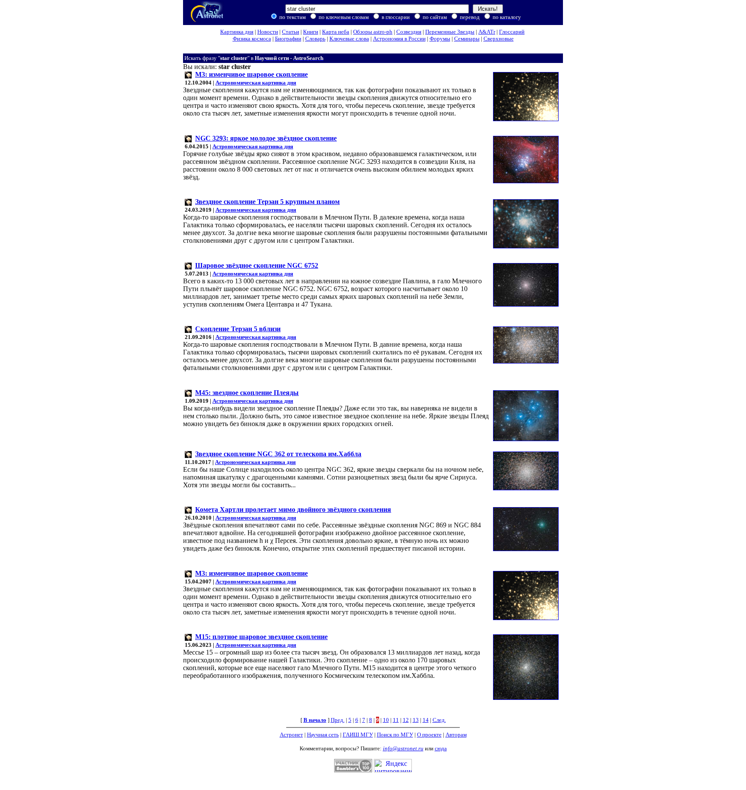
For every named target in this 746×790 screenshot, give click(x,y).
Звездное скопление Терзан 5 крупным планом (267, 201)
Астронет (291, 734)
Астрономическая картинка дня (255, 82)
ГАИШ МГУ (358, 734)
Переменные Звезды (449, 31)
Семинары (467, 38)
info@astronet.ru (403, 748)
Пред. (338, 720)
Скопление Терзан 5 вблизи (238, 328)
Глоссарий (512, 31)
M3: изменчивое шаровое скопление (251, 74)
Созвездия (408, 31)
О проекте (429, 734)
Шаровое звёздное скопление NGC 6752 (256, 265)
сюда (441, 748)
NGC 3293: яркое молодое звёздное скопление (266, 138)
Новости (267, 31)
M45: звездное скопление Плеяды (247, 392)
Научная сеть (323, 734)
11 (396, 720)
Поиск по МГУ (395, 734)
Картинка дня (236, 31)
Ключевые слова (349, 38)
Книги (310, 31)
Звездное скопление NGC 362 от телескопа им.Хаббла (278, 454)
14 (426, 720)
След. (439, 720)
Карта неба (335, 31)
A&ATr (486, 31)
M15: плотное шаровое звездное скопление (261, 636)
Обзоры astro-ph (372, 31)
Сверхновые (499, 38)
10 (386, 720)
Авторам (456, 734)
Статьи (290, 31)
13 (416, 720)
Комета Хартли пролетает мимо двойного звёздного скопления (293, 509)
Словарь (315, 38)
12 (406, 720)
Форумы (440, 38)
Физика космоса (252, 38)
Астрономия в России (399, 38)
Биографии (288, 38)
